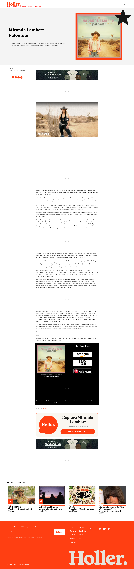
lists (77, 4)
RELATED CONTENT (17, 482)
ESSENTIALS (14, 507)
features (120, 4)
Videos (72, 538)
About (32, 537)
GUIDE (72, 507)
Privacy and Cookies (13, 537)
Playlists (73, 542)
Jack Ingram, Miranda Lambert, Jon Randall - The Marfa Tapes (50, 509)
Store (89, 4)
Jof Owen (13, 40)
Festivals (82, 531)
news (72, 4)
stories (113, 4)
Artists (81, 527)
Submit (59, 532)
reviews (102, 4)
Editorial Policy (38, 537)
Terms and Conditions (24, 537)
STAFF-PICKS (23, 6)
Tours (81, 535)
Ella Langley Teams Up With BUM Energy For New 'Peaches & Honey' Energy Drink (111, 510)
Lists (81, 538)
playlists (95, 4)
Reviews (73, 531)
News (72, 527)
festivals (83, 4)
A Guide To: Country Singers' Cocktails (81, 510)
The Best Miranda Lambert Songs (20, 510)
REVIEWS (15, 6)
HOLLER (8, 6)
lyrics (108, 4)
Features (73, 535)
